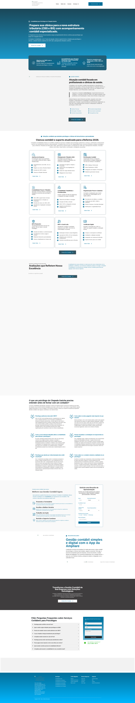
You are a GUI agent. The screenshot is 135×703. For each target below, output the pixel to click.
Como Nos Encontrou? (91, 498)
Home (57, 4)
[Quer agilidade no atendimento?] (85, 643)
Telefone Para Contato (81, 508)
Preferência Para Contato (83, 513)
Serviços (75, 4)
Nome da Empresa (81, 517)
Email (86, 625)
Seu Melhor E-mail (81, 503)
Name (86, 621)
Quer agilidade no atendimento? (94, 642)
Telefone (85, 514)
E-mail (80, 514)
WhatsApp (91, 514)
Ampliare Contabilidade (38, 142)
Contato (69, 4)
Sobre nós (63, 4)
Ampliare (61, 144)
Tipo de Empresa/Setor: (91, 507)
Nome (79, 498)
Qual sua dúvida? (88, 629)
